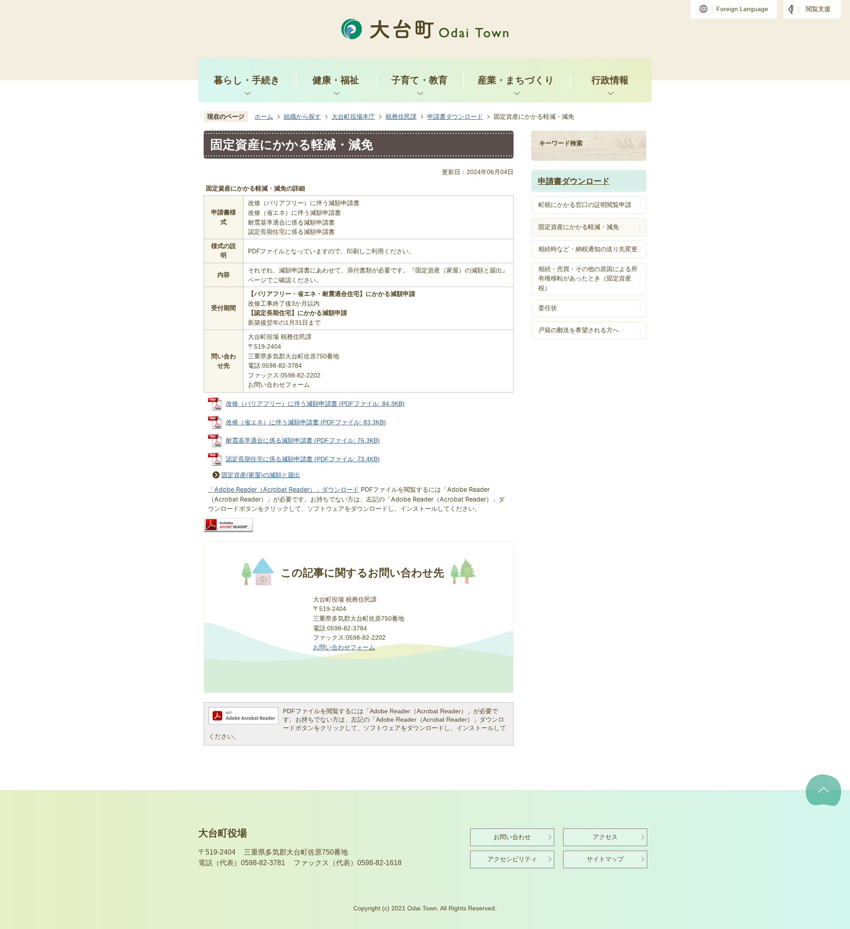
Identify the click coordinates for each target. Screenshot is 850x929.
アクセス (605, 836)
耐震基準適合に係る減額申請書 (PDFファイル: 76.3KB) (303, 440)
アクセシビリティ (512, 859)
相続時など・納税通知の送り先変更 (588, 249)
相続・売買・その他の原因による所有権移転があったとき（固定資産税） (588, 278)
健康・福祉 (336, 80)
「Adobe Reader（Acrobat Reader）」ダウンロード (283, 489)
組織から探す (302, 116)
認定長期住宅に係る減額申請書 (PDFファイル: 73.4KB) (303, 459)
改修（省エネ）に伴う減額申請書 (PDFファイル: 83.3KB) (306, 422)
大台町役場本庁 (353, 116)
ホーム (264, 116)
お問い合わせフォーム (344, 647)
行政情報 (610, 80)
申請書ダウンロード (455, 116)
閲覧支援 (818, 8)
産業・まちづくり (516, 80)
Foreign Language (742, 8)
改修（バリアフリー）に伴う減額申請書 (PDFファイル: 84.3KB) (315, 403)
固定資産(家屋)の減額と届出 (260, 474)
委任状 (547, 307)
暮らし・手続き (247, 80)
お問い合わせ (512, 836)
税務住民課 (401, 116)
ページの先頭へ (823, 790)
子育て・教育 (419, 80)
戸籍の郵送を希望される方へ (578, 330)
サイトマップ (605, 859)
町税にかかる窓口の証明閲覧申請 (584, 204)
